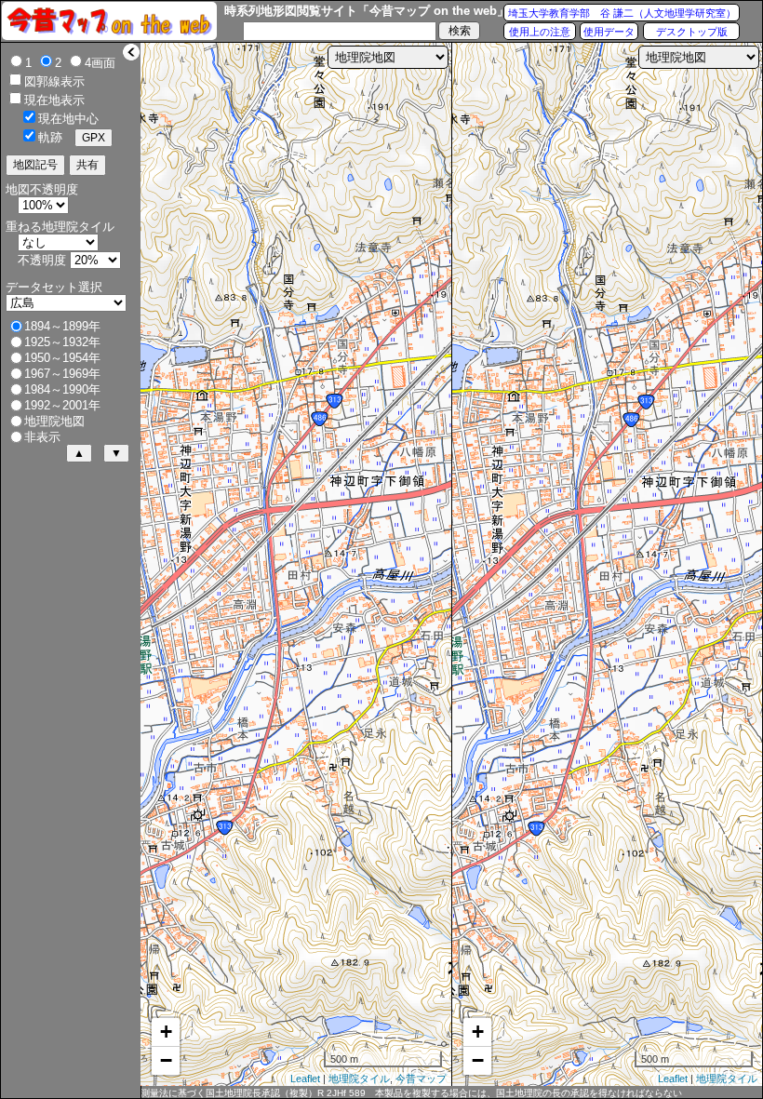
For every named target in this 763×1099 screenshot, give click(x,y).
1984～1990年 (62, 389)
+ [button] (166, 1031)
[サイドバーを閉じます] (131, 52)
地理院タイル (359, 1078)
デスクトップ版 (692, 31)
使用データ (609, 31)
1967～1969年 (62, 374)
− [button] (166, 1060)
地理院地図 (54, 421)
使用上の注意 (539, 31)
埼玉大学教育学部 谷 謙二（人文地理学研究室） (622, 13)
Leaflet (305, 1078)
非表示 (42, 437)
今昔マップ (421, 1078)
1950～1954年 (62, 358)
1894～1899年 (62, 326)
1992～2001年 (62, 405)
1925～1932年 (62, 342)
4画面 (100, 63)
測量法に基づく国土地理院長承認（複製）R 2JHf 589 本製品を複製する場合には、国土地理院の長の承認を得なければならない (411, 1093)
